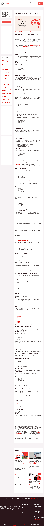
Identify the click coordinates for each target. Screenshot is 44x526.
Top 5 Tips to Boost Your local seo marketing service (35, 461)
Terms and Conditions (26, 517)
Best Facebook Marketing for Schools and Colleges (6, 62)
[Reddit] (37, 524)
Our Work (23, 510)
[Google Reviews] (33, 524)
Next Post (41, 445)
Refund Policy (24, 519)
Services (21, 2)
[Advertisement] (6, 40)
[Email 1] (39, 524)
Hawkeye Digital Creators (34, 498)
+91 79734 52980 (37, 520)
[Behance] (36, 524)
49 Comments (17, 478)
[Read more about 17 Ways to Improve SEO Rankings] (21, 473)
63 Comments (31, 462)
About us (15, 2)
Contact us (12, 5)
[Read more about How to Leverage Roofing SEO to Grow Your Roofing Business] (35, 476)
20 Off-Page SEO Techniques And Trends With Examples (6, 101)
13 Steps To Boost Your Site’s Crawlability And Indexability (6, 86)
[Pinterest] (38, 524)
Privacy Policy (24, 516)
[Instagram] (34, 524)
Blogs (30, 2)
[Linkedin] (35, 524)
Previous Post (16, 445)
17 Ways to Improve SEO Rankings (20, 477)
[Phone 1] (40, 524)
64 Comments (17, 463)
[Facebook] (31, 524)
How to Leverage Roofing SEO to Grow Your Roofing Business (34, 481)
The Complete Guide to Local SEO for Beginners (6, 81)
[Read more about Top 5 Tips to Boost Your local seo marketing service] (35, 455)
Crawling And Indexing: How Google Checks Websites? (6, 90)
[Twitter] (32, 524)
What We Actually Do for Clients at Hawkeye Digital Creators (6, 77)
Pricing (26, 2)
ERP (34, 2)
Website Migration (25, 513)
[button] (17, 2)
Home (11, 2)
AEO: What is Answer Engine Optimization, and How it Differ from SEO (21, 461)
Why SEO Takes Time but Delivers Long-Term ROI (6, 72)
